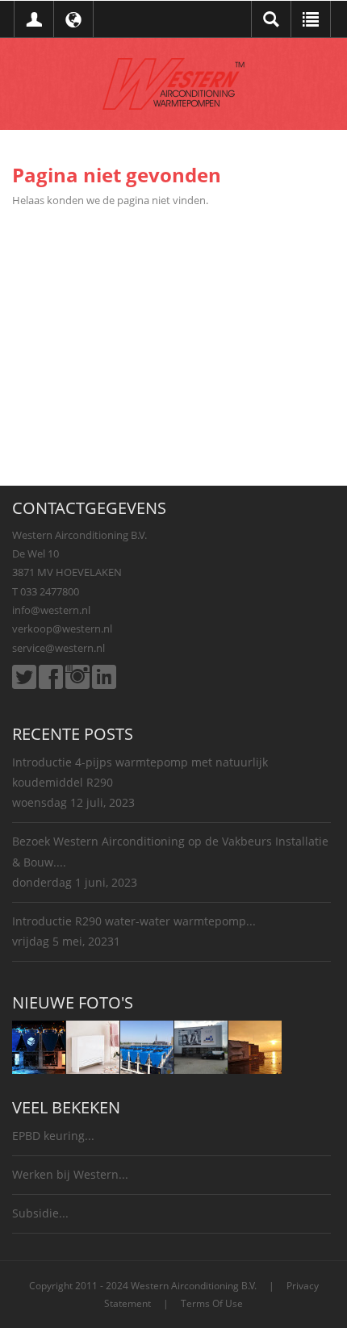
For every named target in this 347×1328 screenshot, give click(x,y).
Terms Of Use (212, 1303)
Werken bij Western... (70, 1174)
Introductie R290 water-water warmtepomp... (134, 921)
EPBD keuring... (53, 1135)
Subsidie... (40, 1213)
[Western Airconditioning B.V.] (173, 82)
